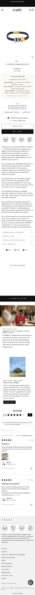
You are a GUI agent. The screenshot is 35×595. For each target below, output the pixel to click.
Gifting (3, 560)
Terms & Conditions (7, 563)
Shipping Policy (6, 572)
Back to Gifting (18, 298)
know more (9, 402)
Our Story (4, 548)
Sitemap (4, 578)
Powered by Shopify (17, 593)
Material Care (8, 236)
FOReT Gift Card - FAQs (8, 557)
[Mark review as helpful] (31, 468)
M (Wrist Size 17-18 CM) (11, 112)
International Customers (13, 232)
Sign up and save (9, 583)
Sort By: (19, 435)
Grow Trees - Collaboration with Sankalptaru (13, 554)
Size (17, 103)
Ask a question (9, 244)
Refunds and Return (7, 566)
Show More (18, 495)
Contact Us (4, 551)
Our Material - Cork (7, 575)
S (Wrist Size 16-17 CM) (17, 107)
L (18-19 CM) (26, 112)
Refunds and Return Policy (14, 240)
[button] (26, 415)
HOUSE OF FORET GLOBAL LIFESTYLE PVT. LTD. (17, 588)
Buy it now (17, 131)
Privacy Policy (5, 569)
